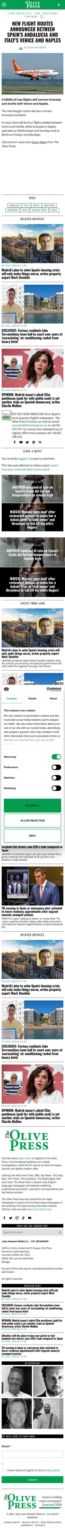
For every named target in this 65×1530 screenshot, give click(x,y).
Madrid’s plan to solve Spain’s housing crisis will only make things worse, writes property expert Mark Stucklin (31, 273)
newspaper (12, 210)
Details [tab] (32, 698)
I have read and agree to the (33, 1470)
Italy (26, 205)
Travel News (50, 13)
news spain (49, 205)
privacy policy (51, 1470)
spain (24, 210)
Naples (36, 205)
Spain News (39, 142)
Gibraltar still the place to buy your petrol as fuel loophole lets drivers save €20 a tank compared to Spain (32, 847)
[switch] (56, 767)
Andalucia (15, 205)
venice (54, 210)
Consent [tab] (12, 698)
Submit (32, 1480)
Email (7, 1446)
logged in (24, 458)
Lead (37, 13)
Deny (32, 835)
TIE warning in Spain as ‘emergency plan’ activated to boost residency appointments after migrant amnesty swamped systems (32, 911)
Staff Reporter (37, 47)
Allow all (32, 805)
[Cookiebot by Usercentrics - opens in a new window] (46, 689)
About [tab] (53, 698)
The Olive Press (39, 210)
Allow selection (32, 820)
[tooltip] (14, 442)
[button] (60, 1232)
